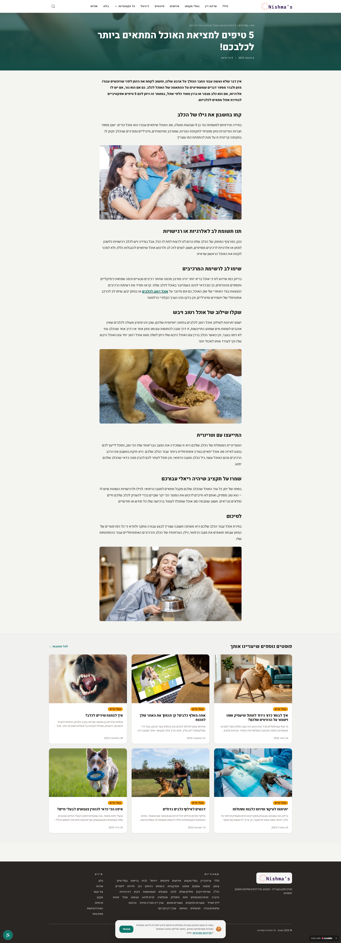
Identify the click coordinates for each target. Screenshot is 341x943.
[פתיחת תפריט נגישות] (8, 935)
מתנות (206, 886)
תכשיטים (195, 908)
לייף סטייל (213, 903)
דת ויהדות (125, 892)
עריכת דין (211, 6)
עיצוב (216, 886)
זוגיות (116, 897)
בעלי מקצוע (192, 6)
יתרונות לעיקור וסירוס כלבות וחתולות (260, 809)
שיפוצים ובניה (211, 908)
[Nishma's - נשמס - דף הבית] (276, 6)
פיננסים (159, 6)
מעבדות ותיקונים (195, 903)
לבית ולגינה (148, 897)
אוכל (125, 897)
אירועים (174, 6)
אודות (94, 6)
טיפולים (175, 897)
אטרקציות (173, 886)
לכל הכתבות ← (58, 647)
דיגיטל (145, 6)
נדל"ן (216, 892)
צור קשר (98, 892)
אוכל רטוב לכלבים (155, 291)
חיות (185, 897)
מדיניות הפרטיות (202, 933)
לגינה (173, 892)
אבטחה (135, 897)
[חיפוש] (53, 6)
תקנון (100, 897)
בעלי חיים (243, 25)
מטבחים (163, 892)
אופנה (185, 886)
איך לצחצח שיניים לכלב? (104, 715)
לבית (144, 881)
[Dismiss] (336, 938)
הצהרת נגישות (95, 908)
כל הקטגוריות (126, 6)
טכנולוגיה (162, 897)
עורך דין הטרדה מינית (152, 903)
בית (252, 25)
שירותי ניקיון (203, 892)
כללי (225, 6)
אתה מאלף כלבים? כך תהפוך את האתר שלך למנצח (173, 718)
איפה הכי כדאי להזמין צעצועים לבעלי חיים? (90, 809)
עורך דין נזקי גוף (167, 908)
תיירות (131, 886)
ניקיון (137, 892)
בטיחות (183, 908)
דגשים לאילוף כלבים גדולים (184, 809)
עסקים (196, 886)
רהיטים (149, 886)
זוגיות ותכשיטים (200, 897)
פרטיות (99, 903)
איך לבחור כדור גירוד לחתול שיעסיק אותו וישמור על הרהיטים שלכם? (257, 718)
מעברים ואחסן (175, 903)
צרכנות (133, 903)
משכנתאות (149, 892)
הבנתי (126, 929)
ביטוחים (160, 886)
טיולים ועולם (186, 892)
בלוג (106, 6)
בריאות (135, 881)
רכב (140, 886)
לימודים (119, 886)
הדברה (215, 897)
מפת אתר (97, 914)
